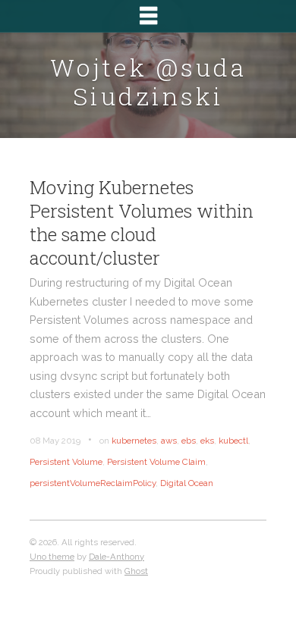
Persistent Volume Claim (156, 461)
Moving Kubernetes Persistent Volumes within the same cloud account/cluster (141, 223)
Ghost (136, 571)
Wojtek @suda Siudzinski (148, 81)
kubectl (233, 440)
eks (207, 440)
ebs (188, 440)
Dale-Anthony (116, 556)
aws (169, 440)
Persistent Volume (66, 461)
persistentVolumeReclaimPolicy (93, 483)
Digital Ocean (186, 483)
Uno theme (52, 556)
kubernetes (134, 440)
